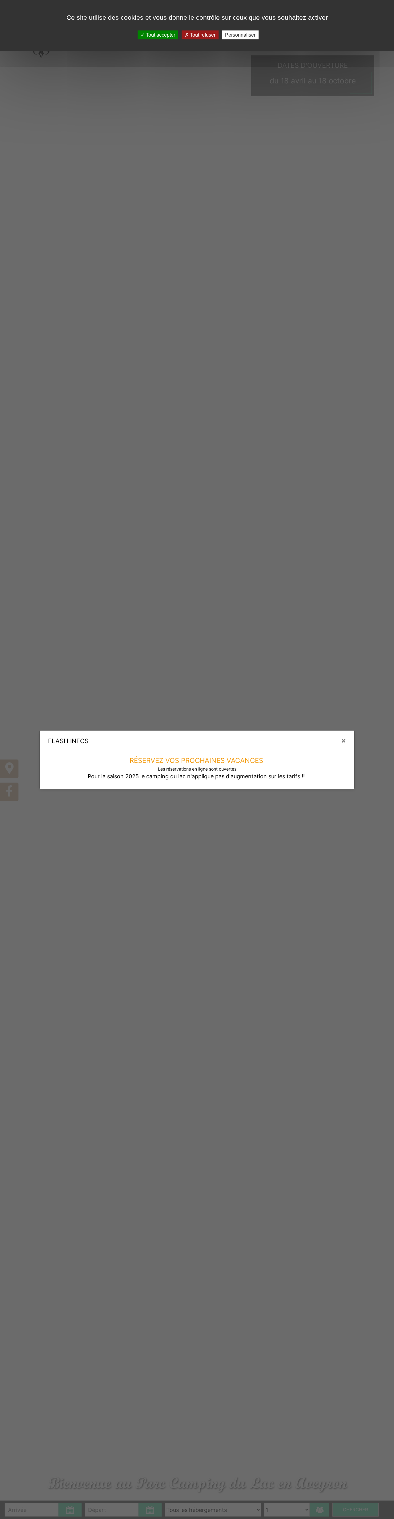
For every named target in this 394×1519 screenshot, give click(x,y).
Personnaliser (240, 35)
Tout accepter (160, 35)
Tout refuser (202, 35)
